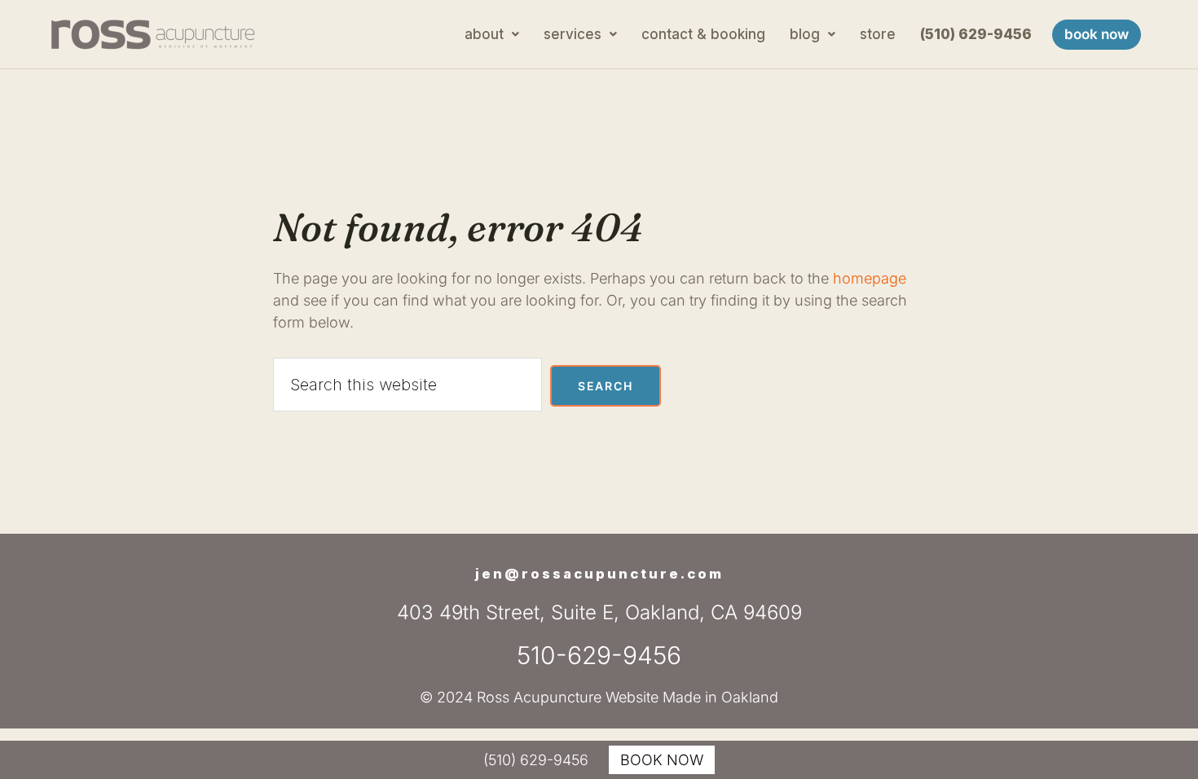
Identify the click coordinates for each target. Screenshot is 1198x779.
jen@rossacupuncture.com (599, 574)
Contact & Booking (703, 34)
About (484, 34)
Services (572, 34)
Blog (805, 34)
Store (878, 34)
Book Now (1096, 34)
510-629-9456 (599, 655)
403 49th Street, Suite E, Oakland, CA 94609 (599, 612)
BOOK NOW (661, 759)
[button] (491, 35)
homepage (869, 278)
